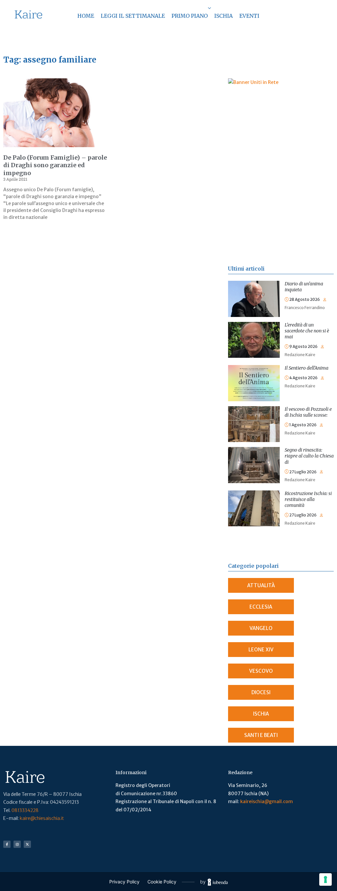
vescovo (261, 671)
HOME (85, 16)
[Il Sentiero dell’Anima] (254, 369)
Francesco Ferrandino (305, 307)
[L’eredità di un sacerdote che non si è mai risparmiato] (254, 326)
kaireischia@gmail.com (266, 801)
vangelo (260, 628)
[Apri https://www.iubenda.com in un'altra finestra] (218, 882)
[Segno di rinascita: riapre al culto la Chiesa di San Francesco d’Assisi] (254, 451)
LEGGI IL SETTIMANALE (133, 16)
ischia (261, 714)
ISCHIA (223, 16)
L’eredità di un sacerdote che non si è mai (307, 331)
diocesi (261, 692)
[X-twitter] (27, 844)
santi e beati (261, 735)
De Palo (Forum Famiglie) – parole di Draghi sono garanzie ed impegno (55, 165)
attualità (261, 585)
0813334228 (25, 810)
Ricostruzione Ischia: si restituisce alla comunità (308, 499)
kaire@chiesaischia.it (42, 818)
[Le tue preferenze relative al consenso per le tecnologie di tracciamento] (325, 879)
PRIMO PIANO (189, 16)
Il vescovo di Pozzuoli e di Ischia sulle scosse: (308, 412)
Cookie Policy (161, 881)
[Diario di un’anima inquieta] (254, 285)
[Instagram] (17, 844)
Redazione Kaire (300, 354)
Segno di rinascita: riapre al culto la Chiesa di (309, 456)
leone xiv (260, 649)
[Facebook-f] (7, 844)
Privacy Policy (124, 881)
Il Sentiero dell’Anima (306, 368)
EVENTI (249, 16)
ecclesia (260, 607)
